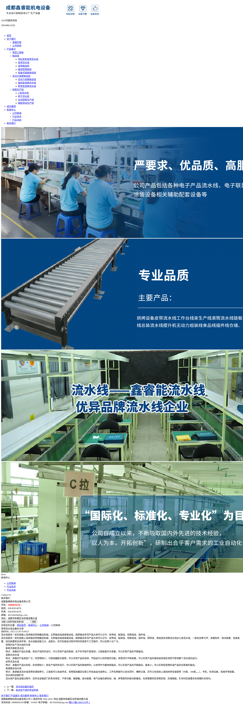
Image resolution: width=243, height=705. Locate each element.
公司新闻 (16, 113)
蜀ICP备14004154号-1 (79, 702)
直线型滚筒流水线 (27, 83)
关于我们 (11, 39)
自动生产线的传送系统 (27, 690)
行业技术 (16, 116)
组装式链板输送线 (27, 73)
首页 (9, 35)
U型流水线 (23, 93)
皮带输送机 (23, 66)
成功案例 (11, 106)
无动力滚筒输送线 (21, 76)
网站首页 (21, 625)
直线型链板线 (25, 69)
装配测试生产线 (26, 103)
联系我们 (11, 123)
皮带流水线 (23, 62)
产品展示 (11, 49)
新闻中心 (11, 110)
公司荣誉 (16, 46)
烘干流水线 (23, 96)
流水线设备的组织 (25, 686)
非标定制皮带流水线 (28, 59)
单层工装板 (18, 52)
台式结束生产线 (26, 99)
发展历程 (16, 42)
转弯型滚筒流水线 (27, 86)
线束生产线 (18, 89)
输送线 (15, 56)
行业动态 (16, 120)
